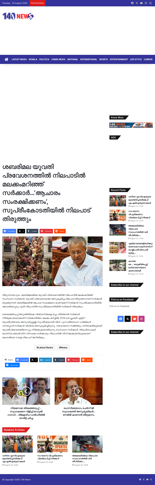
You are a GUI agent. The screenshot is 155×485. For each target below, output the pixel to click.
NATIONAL (72, 59)
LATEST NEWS (19, 59)
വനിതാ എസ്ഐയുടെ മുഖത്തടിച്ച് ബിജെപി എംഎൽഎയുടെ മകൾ (13, 458)
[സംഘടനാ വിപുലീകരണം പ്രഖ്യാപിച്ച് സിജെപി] (52, 444)
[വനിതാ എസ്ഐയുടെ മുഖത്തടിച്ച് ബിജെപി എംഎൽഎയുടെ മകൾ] (17, 444)
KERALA (33, 59)
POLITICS (44, 59)
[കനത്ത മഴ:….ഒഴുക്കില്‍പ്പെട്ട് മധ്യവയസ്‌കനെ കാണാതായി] (117, 265)
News (64, 347)
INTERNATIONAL (88, 59)
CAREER (148, 59)
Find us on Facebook (119, 306)
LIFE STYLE (136, 59)
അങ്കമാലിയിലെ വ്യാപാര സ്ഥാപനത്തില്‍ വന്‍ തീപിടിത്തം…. (84, 458)
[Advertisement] (103, 30)
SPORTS (103, 59)
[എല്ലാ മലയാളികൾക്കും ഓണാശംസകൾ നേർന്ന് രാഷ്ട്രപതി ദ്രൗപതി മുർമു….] (117, 247)
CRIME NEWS (58, 59)
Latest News (45, 347)
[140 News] (25, 16)
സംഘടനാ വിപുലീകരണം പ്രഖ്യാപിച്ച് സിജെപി (139, 214)
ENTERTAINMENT (119, 59)
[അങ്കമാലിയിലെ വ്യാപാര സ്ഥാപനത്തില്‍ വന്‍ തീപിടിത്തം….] (87, 444)
